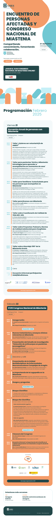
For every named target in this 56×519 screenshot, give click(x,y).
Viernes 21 (8, 61)
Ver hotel (44, 49)
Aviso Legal (39, 513)
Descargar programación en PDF (28, 290)
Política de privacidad (45, 513)
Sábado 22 (17, 61)
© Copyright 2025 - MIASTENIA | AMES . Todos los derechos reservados (18, 513)
